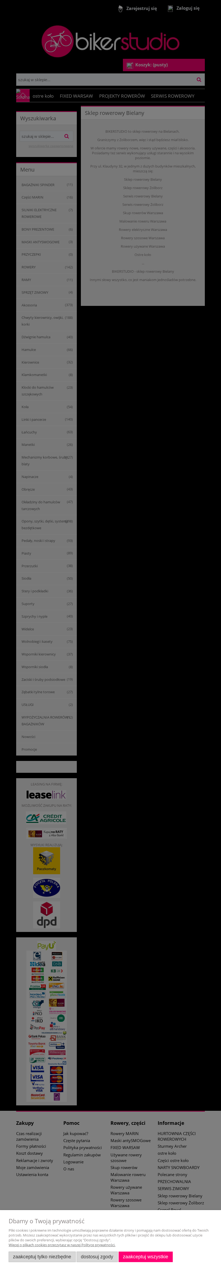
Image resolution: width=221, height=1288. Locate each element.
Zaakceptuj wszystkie (145, 1256)
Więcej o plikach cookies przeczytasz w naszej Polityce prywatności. (62, 1244)
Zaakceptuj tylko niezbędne (42, 1256)
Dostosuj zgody (97, 1256)
